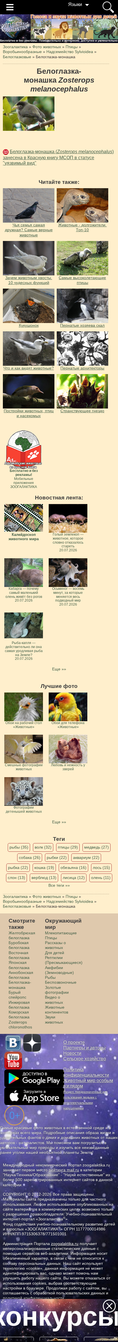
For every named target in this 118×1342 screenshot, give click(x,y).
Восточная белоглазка (19, 955)
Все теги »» (59, 885)
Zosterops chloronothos (20, 1024)
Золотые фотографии (57, 990)
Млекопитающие (61, 933)
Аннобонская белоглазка (21, 975)
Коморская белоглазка (19, 1014)
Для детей (54, 952)
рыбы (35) (18, 847)
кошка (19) (44, 867)
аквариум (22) (86, 857)
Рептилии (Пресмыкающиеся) (63, 960)
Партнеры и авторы (84, 1047)
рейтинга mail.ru (64, 1170)
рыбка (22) (18, 867)
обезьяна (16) (73, 867)
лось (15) (101, 867)
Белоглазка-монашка (20, 984)
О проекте (74, 1042)
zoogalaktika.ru (64, 1243)
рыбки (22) (57, 857)
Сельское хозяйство (84, 1058)
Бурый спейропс (17, 994)
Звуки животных (54, 1019)
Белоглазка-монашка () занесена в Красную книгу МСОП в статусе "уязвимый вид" (58, 157)
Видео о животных (54, 999)
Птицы (51, 937)
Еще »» (59, 669)
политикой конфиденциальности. (34, 1298)
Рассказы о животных (55, 945)
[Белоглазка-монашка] (28, 113)
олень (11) (101, 877)
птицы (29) (68, 847)
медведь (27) (96, 847)
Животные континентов (56, 1009)
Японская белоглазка (19, 965)
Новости (72, 1053)
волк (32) (43, 847)
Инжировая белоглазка (19, 1005)
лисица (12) (74, 877)
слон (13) (16, 877)
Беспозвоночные (60, 982)
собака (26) (29, 857)
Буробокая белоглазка (19, 945)
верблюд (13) (44, 877)
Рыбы (50, 977)
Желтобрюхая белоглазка (22, 935)
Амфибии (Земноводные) (59, 970)
